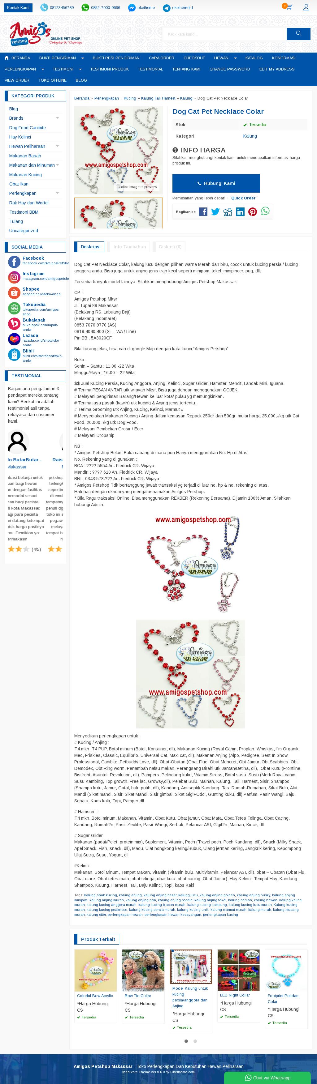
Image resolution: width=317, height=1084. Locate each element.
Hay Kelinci (20, 136)
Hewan (221, 58)
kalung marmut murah (228, 909)
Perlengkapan (20, 69)
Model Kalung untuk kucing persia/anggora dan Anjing (190, 997)
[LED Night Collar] (239, 969)
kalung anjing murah (106, 900)
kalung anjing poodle (175, 900)
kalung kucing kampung (207, 905)
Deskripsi (91, 246)
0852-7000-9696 (105, 8)
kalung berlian (240, 900)
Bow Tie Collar (138, 996)
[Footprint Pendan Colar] (286, 969)
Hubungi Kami (219, 183)
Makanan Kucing (25, 174)
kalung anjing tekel (210, 900)
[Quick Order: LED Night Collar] (256, 986)
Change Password (230, 69)
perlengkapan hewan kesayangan (173, 914)
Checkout (194, 58)
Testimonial (150, 69)
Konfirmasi (284, 58)
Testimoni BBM (23, 212)
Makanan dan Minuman (32, 165)
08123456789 (62, 8)
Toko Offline (53, 80)
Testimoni (63, 69)
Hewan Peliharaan (27, 146)
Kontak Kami (18, 8)
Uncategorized (23, 230)
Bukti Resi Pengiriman (116, 58)
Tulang (16, 221)
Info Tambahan (130, 246)
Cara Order (161, 58)
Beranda (20, 58)
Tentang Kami (186, 69)
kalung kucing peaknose (107, 909)
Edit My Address (277, 69)
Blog (81, 80)
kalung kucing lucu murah (250, 905)
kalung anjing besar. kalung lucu (171, 895)
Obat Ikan (18, 183)
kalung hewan (265, 900)
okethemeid (182, 8)
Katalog (254, 58)
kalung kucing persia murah (152, 909)
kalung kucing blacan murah (161, 905)
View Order (17, 80)
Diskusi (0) (170, 246)
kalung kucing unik (193, 909)
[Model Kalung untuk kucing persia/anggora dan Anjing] (191, 966)
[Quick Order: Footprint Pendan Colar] (304, 987)
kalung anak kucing (100, 895)
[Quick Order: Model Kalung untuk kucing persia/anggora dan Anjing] (208, 979)
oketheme (146, 8)
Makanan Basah (25, 155)
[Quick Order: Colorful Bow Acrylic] (113, 987)
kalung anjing (130, 895)
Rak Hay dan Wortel (29, 202)
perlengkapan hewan (125, 914)
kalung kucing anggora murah (112, 905)
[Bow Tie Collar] (143, 970)
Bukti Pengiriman (57, 58)
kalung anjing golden (217, 895)
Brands (16, 118)
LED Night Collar (235, 995)
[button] (298, 34)
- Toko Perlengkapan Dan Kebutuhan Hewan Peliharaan (159, 1066)
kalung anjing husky (253, 895)
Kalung (250, 136)
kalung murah (259, 909)
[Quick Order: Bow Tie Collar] (161, 987)
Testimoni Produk (109, 69)
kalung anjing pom (141, 900)
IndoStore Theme (136, 1072)
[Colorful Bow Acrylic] (96, 969)
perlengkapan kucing (220, 914)
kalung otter (96, 914)
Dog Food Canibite (27, 127)
